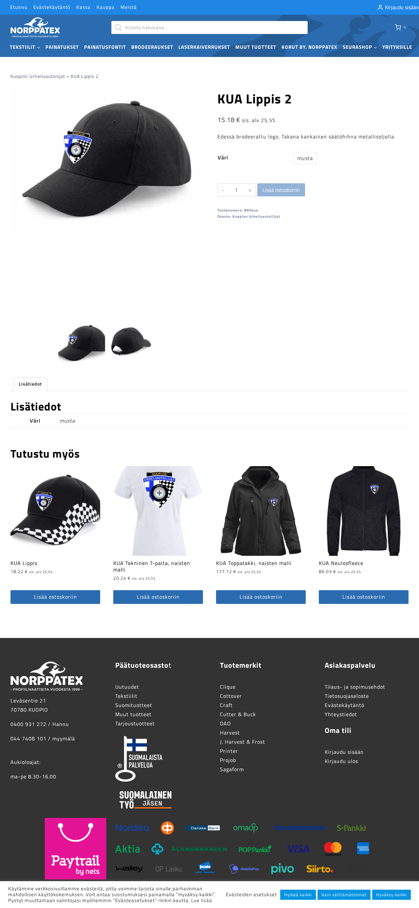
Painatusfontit (105, 47)
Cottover (231, 696)
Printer (229, 751)
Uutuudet (127, 687)
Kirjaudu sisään (344, 752)
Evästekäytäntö (51, 7)
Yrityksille (397, 47)
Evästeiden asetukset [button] (251, 895)
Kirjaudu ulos (341, 761)
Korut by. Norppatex (309, 47)
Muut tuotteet (255, 47)
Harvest (230, 732)
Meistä (128, 7)
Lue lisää (201, 900)
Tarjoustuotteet (135, 723)
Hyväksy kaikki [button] (391, 894)
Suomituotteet (133, 705)
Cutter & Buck (238, 714)
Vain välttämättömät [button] (344, 894)
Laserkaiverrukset (204, 47)
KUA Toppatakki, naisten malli (254, 563)
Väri (223, 157)
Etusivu (18, 7)
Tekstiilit (126, 696)
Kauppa (106, 7)
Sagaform (232, 769)
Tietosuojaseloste (347, 696)
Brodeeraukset (152, 47)
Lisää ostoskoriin (281, 190)
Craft (226, 705)
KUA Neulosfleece (341, 563)
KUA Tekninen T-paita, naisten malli (151, 566)
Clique (228, 687)
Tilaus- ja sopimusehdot (355, 687)
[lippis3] (106, 160)
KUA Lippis (23, 563)
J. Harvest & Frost (242, 742)
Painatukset (62, 47)
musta (305, 158)
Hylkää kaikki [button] (298, 894)
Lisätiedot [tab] (30, 384)
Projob (228, 760)
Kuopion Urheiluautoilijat (37, 76)
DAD (225, 723)
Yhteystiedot (341, 714)
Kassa (83, 7)
